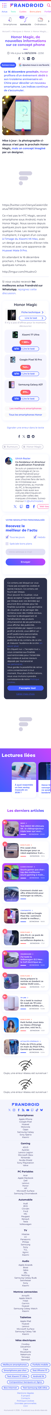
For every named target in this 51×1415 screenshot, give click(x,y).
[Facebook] (18, 1110)
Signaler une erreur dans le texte (25, 427)
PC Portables (25, 1171)
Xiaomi (25, 1137)
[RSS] (23, 1110)
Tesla (25, 1221)
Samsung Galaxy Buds (25, 1278)
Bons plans (35, 11)
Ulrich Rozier (22, 458)
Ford (25, 1211)
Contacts (25, 1398)
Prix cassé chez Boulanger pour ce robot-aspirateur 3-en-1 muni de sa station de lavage (32, 850)
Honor (27, 31)
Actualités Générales (29, 1041)
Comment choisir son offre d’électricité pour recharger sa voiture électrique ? (31, 893)
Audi (25, 1203)
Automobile (25, 1199)
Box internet (10, 1387)
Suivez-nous (8, 65)
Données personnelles (25, 1403)
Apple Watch (25, 1298)
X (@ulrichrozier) (33, 501)
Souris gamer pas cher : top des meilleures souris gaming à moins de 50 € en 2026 (32, 872)
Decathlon (25, 1346)
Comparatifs (25, 910)
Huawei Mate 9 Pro (14, 250)
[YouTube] (27, 1110)
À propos (25, 1395)
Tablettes (25, 1317)
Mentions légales (25, 1393)
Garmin (25, 1303)
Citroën (25, 1208)
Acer (25, 1175)
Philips (25, 1242)
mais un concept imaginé (28, 148)
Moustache (25, 1352)
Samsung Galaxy (25, 1132)
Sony (25, 1247)
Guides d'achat (26, 867)
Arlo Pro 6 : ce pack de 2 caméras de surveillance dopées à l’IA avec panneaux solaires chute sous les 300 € (31, 938)
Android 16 (38, 1376)
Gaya (25, 1349)
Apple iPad (25, 1321)
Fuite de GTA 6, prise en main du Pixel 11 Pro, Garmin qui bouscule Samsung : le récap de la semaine (32, 1047)
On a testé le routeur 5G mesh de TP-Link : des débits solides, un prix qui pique (31, 1003)
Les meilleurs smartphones (25, 408)
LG (25, 1237)
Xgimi (25, 1252)
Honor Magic (25, 304)
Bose (25, 1267)
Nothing (25, 1275)
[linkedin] (27, 506)
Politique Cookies (25, 1401)
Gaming (25, 1143)
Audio (25, 1261)
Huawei (25, 1124)
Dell (25, 1180)
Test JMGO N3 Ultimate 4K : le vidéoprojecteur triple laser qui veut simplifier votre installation (32, 828)
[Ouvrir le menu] (4, 5)
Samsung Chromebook (25, 1193)
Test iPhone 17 (40, 1370)
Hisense (25, 1234)
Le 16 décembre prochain (21, 71)
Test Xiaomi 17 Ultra (17, 1376)
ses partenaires (14, 664)
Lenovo (25, 1183)
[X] (9, 1110)
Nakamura (25, 1354)
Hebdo (41, 537)
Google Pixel (25, 1121)
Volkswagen (25, 1224)
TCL (25, 1249)
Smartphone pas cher (15, 1370)
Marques (16, 31)
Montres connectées (25, 1291)
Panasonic (25, 1239)
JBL (25, 1272)
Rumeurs (12, 446)
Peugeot (25, 1216)
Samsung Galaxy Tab (25, 1331)
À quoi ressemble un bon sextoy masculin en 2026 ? (24, 789)
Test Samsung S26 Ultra (35, 1387)
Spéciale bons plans (20, 543)
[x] (15, 506)
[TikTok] (37, 1110)
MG (25, 1214)
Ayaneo (25, 1150)
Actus (4, 11)
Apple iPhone (25, 1119)
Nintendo (25, 1157)
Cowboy (26, 1344)
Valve (25, 1165)
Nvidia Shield (25, 1160)
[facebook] (33, 506)
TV (25, 1230)
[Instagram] (14, 1110)
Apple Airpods (25, 1265)
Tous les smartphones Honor (25, 414)
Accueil (6, 31)
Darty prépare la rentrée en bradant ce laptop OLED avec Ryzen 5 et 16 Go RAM (31, 981)
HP (25, 1188)
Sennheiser (25, 1280)
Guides (22, 11)
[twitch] (21, 506)
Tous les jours (17, 537)
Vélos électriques (25, 1340)
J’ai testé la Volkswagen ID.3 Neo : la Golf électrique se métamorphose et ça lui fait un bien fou (31, 959)
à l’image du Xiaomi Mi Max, (20, 238)
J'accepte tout (27, 688)
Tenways (25, 1357)
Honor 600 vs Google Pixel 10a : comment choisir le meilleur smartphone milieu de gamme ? (32, 916)
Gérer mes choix (25, 694)
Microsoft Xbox (25, 1155)
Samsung (25, 1244)
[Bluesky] (41, 1110)
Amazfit (25, 1295)
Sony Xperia (25, 1134)
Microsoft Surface (25, 1191)
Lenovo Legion (25, 1152)
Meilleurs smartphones (15, 1364)
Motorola (25, 1127)
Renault (25, 1219)
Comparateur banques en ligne (25, 1382)
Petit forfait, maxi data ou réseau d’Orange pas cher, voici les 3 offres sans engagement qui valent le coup (32, 1025)
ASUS (25, 1147)
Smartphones (26, 1115)
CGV (25, 1406)
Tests (13, 11)
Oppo (25, 1129)
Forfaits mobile (40, 1364)
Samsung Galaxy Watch (25, 1308)
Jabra (25, 1270)
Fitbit (25, 1300)
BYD (25, 1206)
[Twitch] (32, 1110)
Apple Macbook (25, 1178)
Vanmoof (25, 1359)
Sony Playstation (25, 1162)
